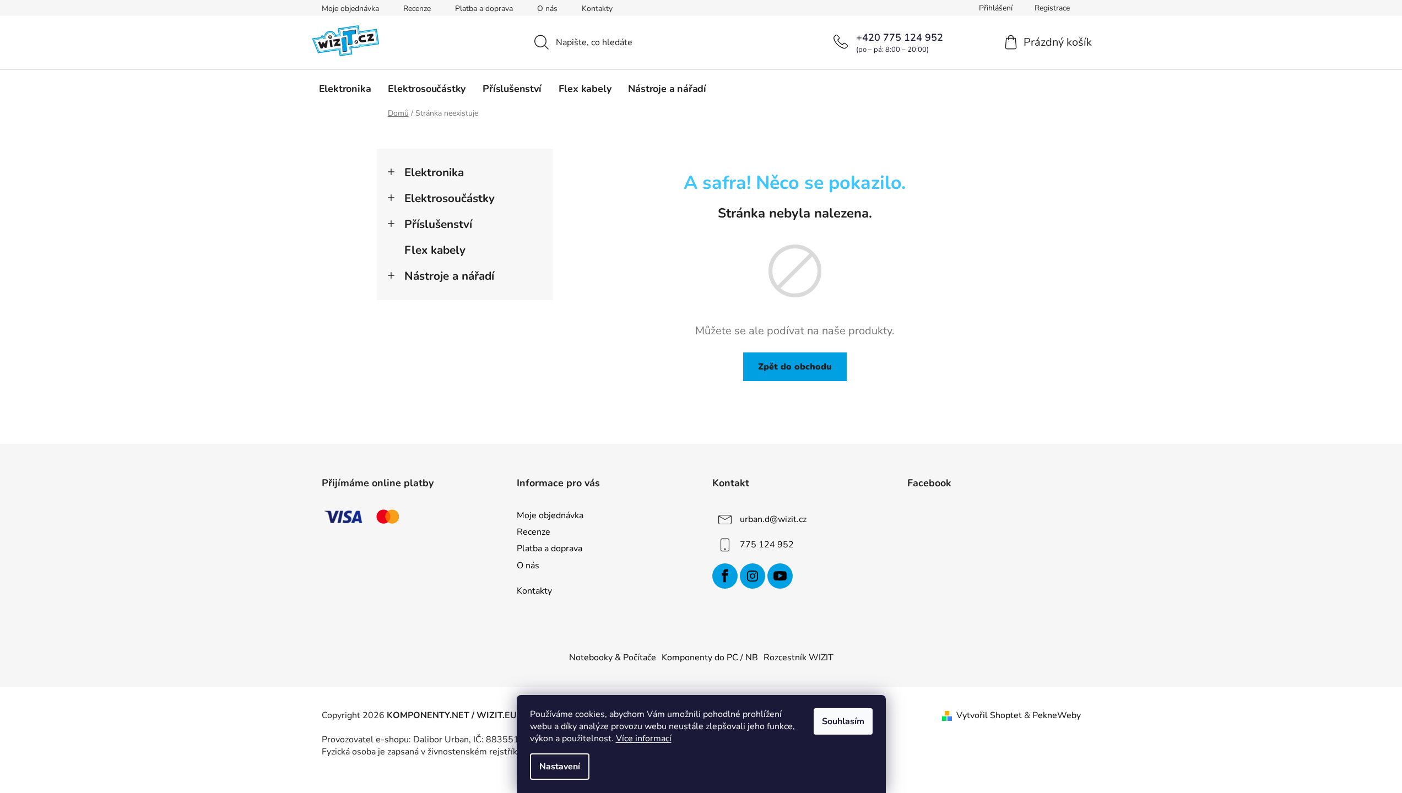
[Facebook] (725, 576)
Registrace (1052, 8)
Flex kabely (434, 250)
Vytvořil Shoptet (989, 715)
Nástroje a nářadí (449, 276)
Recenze (417, 8)
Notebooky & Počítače (612, 657)
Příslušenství (438, 224)
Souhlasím (843, 721)
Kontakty (597, 8)
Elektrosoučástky (449, 198)
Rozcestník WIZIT (798, 657)
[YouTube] (780, 576)
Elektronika (434, 172)
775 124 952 (767, 545)
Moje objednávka (350, 8)
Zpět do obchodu (795, 367)
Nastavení (559, 767)
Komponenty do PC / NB (710, 657)
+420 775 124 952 (899, 37)
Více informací (644, 738)
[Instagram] (752, 576)
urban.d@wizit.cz (773, 519)
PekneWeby (1056, 715)
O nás (547, 8)
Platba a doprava (484, 8)
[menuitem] (345, 88)
